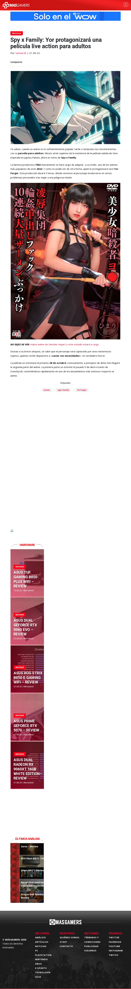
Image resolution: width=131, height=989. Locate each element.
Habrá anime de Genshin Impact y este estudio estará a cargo (64, 344)
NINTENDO (41, 959)
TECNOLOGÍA (42, 972)
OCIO (38, 976)
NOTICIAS (40, 946)
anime (47, 390)
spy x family (63, 390)
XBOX (38, 963)
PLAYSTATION (43, 955)
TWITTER (114, 937)
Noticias (16, 33)
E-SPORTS (41, 968)
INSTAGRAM (116, 950)
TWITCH (113, 955)
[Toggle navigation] (125, 4)
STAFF (63, 941)
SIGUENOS (90, 950)
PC (36, 950)
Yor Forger (81, 390)
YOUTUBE (114, 946)
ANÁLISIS (40, 937)
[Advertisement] (65, 492)
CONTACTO (66, 946)
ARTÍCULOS (41, 941)
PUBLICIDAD (91, 946)
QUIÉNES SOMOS (69, 937)
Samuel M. (21, 53)
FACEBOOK (115, 941)
